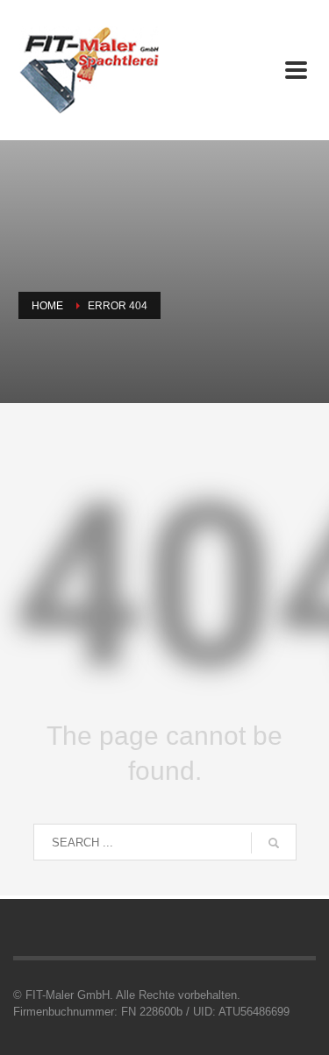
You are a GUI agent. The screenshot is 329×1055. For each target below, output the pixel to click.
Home (47, 306)
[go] (274, 843)
